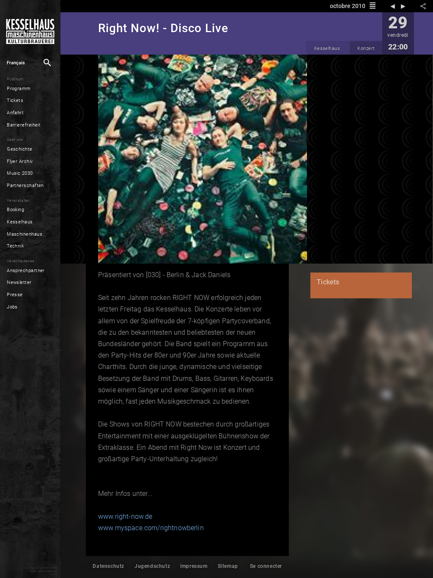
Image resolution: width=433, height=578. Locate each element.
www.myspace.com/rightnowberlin (151, 528)
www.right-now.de (125, 516)
